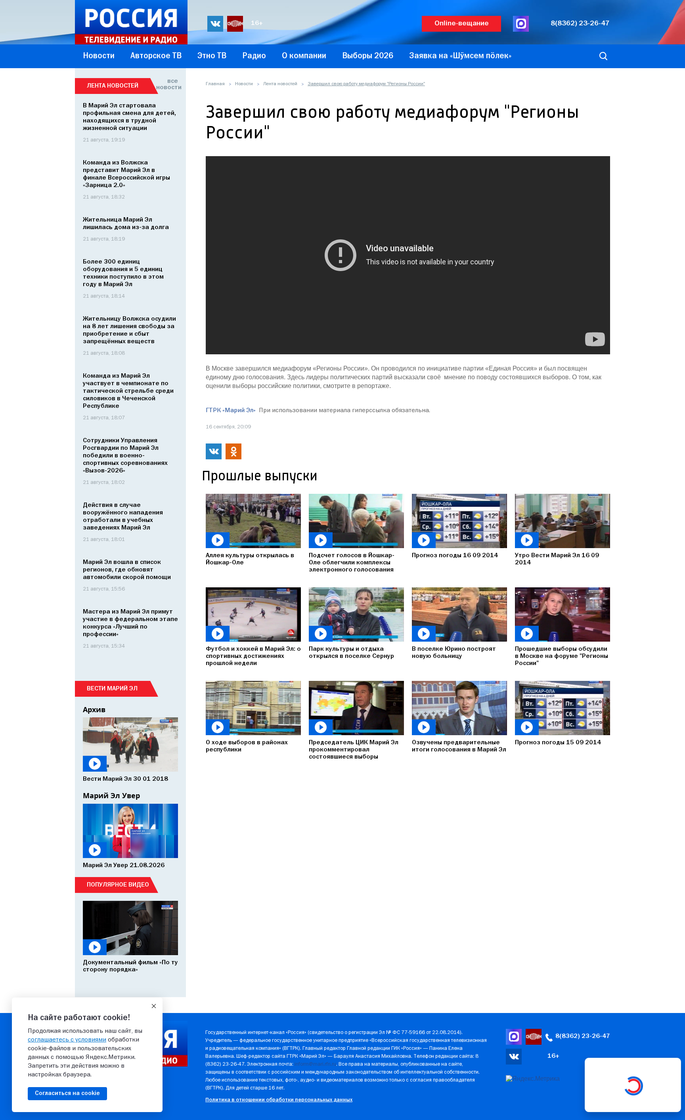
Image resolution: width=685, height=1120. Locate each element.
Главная (215, 84)
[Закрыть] (154, 1006)
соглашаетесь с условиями (67, 1040)
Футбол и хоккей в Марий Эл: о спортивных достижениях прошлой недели (253, 656)
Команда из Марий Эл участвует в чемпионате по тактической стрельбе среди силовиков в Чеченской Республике (128, 391)
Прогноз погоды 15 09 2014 (558, 742)
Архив (94, 709)
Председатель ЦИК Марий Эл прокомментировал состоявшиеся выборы (353, 750)
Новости (244, 84)
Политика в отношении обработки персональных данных (278, 1100)
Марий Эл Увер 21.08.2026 (124, 865)
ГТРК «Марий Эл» (231, 410)
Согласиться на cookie (67, 1093)
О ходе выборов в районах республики (247, 746)
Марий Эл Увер (111, 795)
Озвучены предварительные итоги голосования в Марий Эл (459, 746)
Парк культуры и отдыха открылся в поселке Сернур (351, 652)
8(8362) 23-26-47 (580, 24)
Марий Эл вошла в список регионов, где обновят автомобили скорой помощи (127, 570)
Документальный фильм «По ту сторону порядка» (130, 966)
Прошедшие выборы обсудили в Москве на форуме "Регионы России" (561, 656)
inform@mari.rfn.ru (315, 1064)
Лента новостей (280, 84)
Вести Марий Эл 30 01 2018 (125, 779)
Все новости (167, 84)
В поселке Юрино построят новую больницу (454, 652)
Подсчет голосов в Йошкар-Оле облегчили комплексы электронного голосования (351, 563)
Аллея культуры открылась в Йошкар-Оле (250, 559)
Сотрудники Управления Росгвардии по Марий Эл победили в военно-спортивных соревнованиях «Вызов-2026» (125, 456)
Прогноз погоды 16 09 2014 (455, 555)
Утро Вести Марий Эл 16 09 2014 (557, 559)
